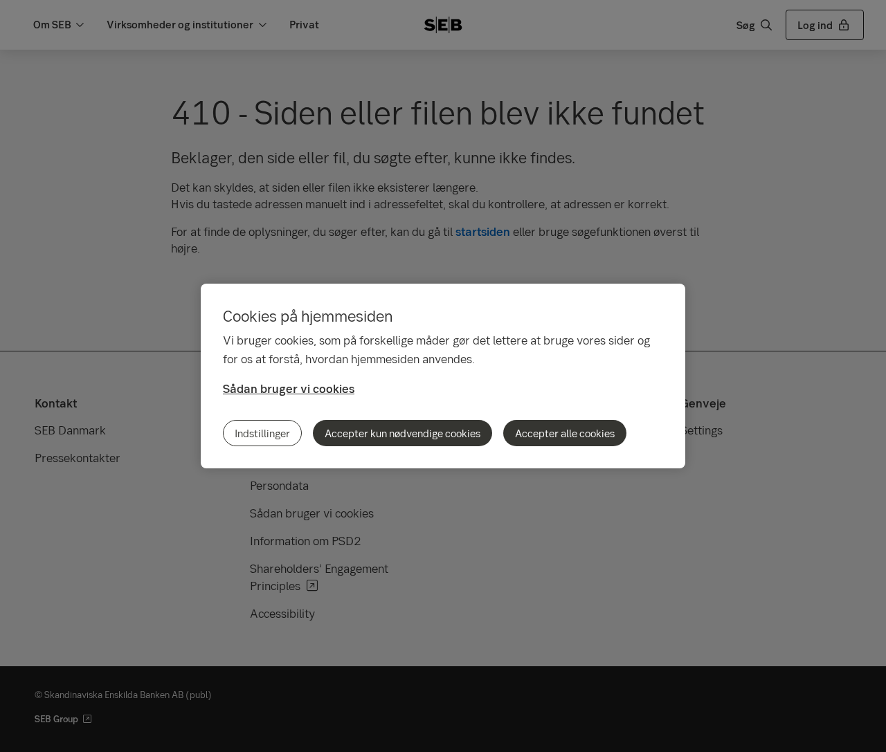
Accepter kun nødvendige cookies (402, 433)
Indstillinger (262, 433)
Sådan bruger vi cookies (288, 388)
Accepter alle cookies (565, 433)
